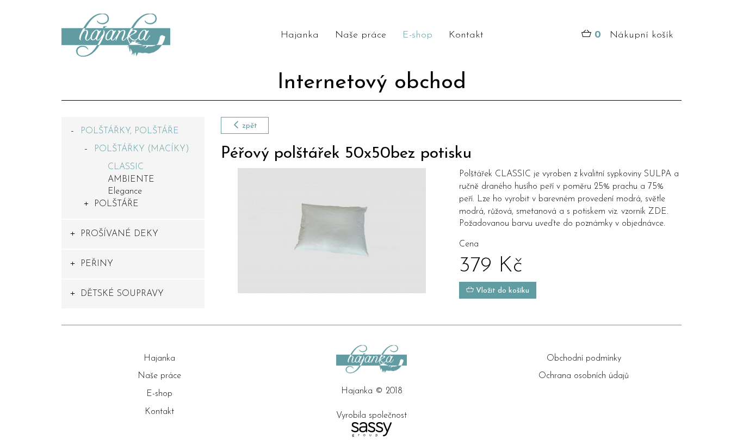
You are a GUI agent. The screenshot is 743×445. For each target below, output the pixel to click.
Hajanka (300, 35)
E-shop (417, 35)
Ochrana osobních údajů (583, 376)
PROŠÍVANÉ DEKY (119, 234)
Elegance (125, 191)
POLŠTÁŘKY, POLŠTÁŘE (130, 131)
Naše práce (360, 35)
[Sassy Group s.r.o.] (371, 429)
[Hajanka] (133, 35)
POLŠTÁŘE (116, 204)
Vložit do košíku (501, 291)
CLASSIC (126, 167)
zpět (248, 126)
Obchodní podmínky (584, 358)
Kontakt (466, 35)
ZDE (657, 211)
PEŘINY (97, 263)
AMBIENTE (131, 179)
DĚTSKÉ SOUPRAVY (122, 293)
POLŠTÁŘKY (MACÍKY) (141, 149)
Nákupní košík (634, 35)
